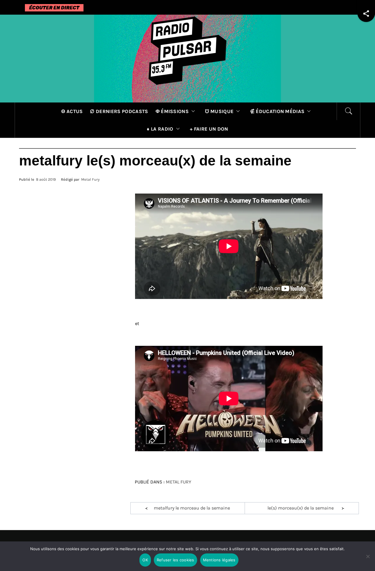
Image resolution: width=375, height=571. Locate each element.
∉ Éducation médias (277, 111)
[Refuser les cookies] (368, 560)
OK (145, 560)
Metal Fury (90, 179)
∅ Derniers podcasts (119, 111)
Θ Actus (72, 111)
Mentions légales (219, 560)
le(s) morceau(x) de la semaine (300, 508)
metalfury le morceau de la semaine (192, 508)
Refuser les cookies (175, 560)
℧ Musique (219, 111)
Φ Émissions (172, 111)
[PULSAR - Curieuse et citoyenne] (187, 58)
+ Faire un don (209, 129)
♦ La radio (160, 129)
